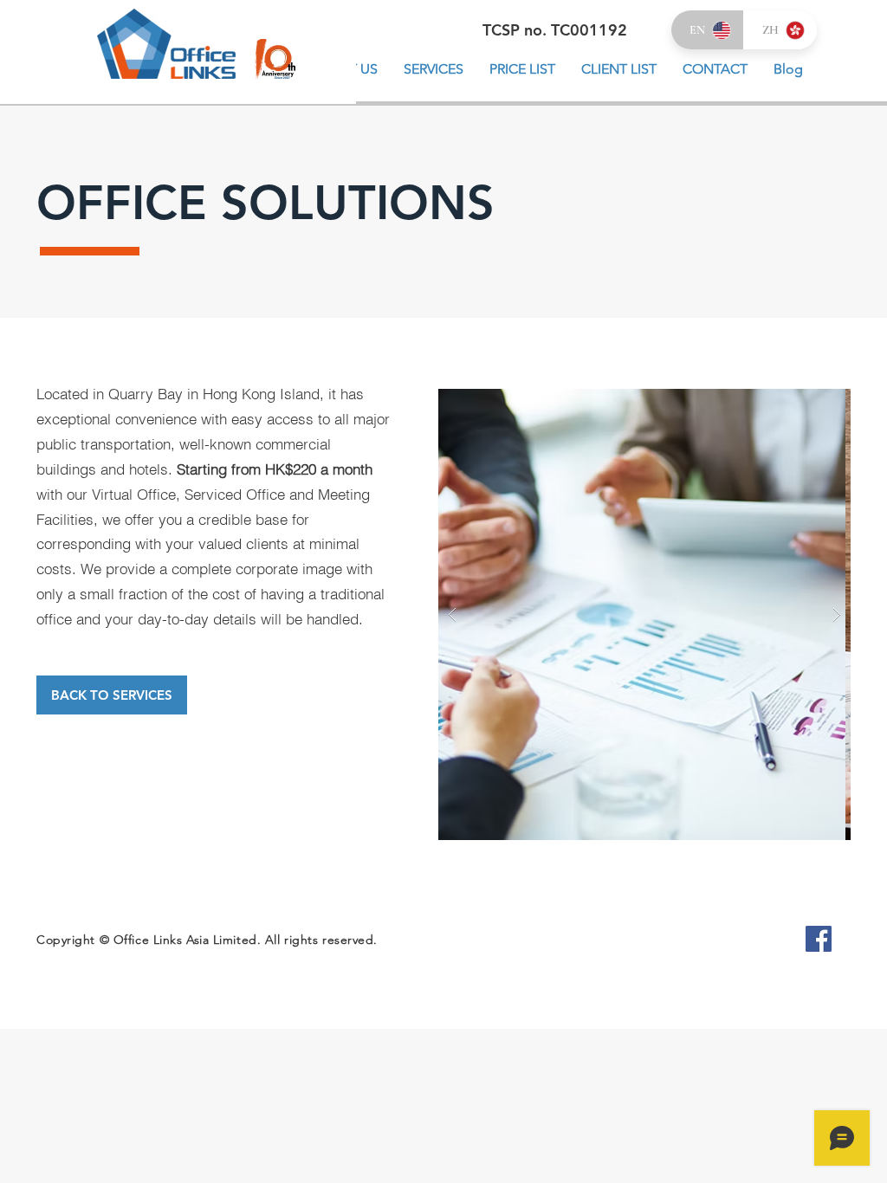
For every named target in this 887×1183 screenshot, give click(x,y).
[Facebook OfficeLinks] (819, 939)
